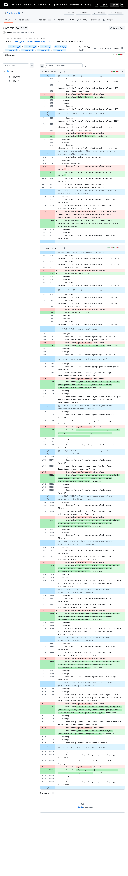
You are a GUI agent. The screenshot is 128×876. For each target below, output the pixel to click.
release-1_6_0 (30, 47)
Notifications (84, 13)
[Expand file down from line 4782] (47, 190)
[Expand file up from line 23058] (47, 748)
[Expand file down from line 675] (47, 112)
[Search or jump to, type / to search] (96, 5)
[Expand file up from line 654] (47, 252)
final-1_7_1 (87, 47)
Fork (100, 13)
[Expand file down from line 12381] (47, 405)
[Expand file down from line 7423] (47, 357)
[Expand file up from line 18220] (47, 592)
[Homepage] (6, 5)
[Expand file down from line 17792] (47, 450)
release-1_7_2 (27, 50)
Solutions (28, 4)
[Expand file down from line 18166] (47, 589)
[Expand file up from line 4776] (47, 154)
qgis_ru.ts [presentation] (16, 81)
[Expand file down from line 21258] (47, 745)
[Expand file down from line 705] (47, 327)
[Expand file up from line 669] (47, 75)
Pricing (87, 4)
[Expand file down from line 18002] (47, 241)
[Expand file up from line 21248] (47, 685)
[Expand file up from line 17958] (47, 499)
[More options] (122, 72)
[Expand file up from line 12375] (47, 360)
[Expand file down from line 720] (47, 151)
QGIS (17, 12)
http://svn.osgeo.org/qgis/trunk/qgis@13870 (33, 42)
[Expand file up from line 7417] (47, 330)
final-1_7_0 (83, 50)
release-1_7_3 (43, 50)
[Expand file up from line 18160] (47, 544)
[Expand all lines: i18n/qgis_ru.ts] (64, 248)
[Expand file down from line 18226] (47, 637)
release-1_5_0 (14, 47)
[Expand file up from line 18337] (47, 640)
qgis (9, 12)
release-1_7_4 (59, 50)
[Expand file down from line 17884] (47, 496)
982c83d (103, 48)
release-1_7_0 (60, 47)
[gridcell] (82, 75)
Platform (15, 4)
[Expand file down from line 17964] (47, 541)
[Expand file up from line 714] (47, 115)
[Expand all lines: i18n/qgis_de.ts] (64, 71)
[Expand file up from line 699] (47, 291)
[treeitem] (18, 75)
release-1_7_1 (11, 50)
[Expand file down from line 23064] (47, 787)
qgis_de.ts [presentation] (16, 77)
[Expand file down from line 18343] (47, 682)
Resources (43, 4)
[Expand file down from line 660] (47, 288)
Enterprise (75, 4)
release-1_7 (45, 47)
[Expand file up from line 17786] (47, 408)
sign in (80, 807)
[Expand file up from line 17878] (47, 453)
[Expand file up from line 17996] (47, 193)
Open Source (59, 4)
